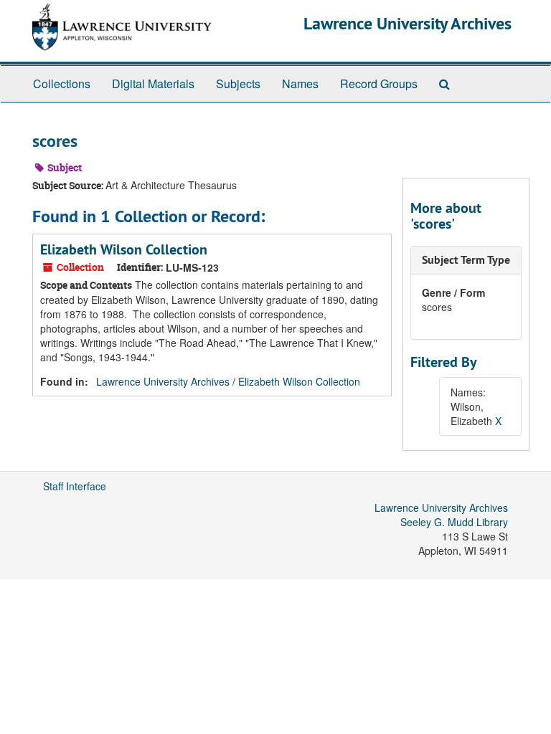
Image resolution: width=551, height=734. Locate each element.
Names (300, 83)
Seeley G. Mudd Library (454, 522)
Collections (61, 83)
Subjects (238, 83)
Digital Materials (153, 83)
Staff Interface (74, 486)
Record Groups (379, 83)
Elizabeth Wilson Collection (123, 249)
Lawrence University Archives (407, 23)
